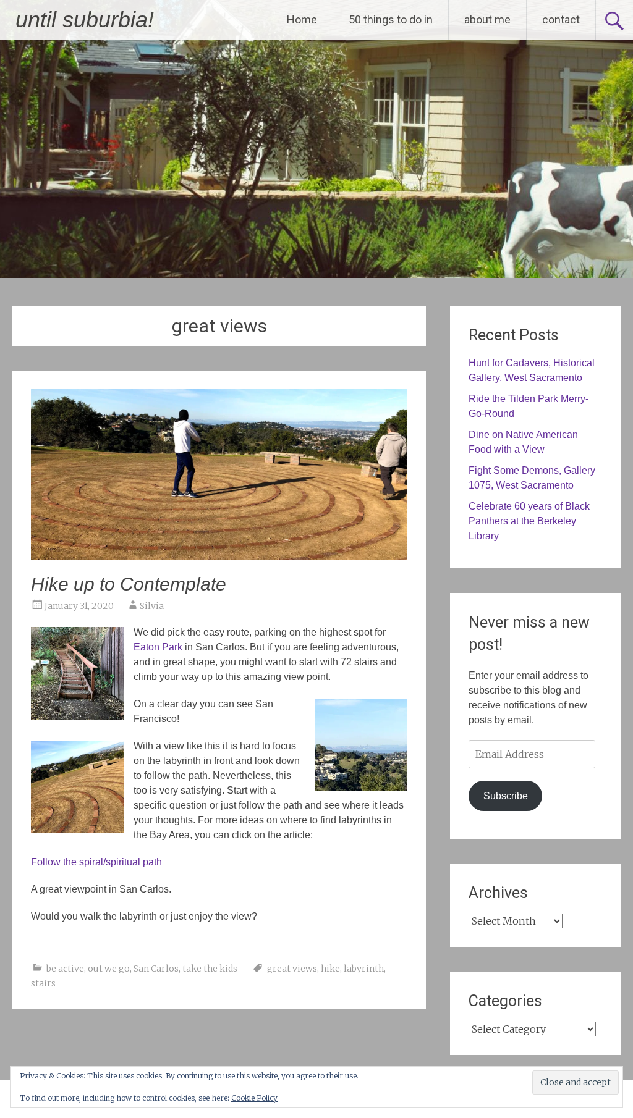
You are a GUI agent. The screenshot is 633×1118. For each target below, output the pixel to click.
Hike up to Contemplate (128, 584)
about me (487, 19)
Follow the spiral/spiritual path (96, 862)
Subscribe (505, 796)
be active (65, 968)
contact (561, 19)
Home (302, 19)
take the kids (209, 968)
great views (292, 968)
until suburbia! (84, 19)
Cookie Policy (254, 1098)
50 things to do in (391, 19)
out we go (109, 968)
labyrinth (364, 968)
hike (330, 968)
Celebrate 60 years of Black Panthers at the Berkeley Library (529, 521)
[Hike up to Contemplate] (219, 556)
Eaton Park (158, 647)
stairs (43, 983)
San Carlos (156, 968)
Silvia (152, 606)
